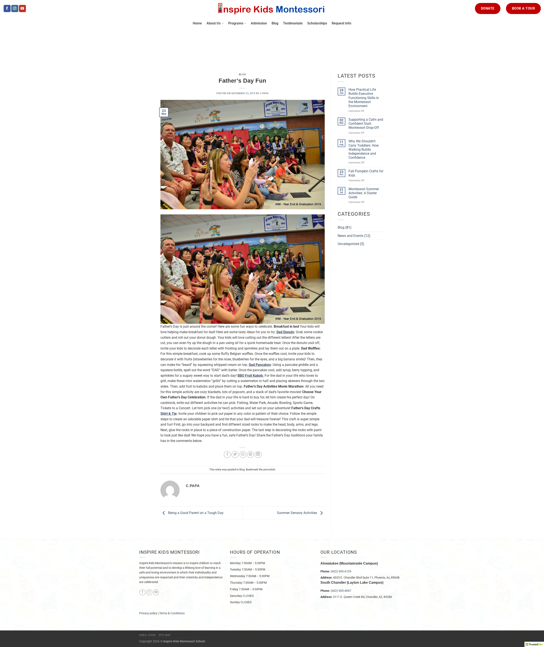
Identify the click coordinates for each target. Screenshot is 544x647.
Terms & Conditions (172, 613)
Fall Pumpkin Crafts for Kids (365, 173)
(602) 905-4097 (341, 590)
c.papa (264, 93)
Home (197, 23)
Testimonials (293, 23)
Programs (235, 23)
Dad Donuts (285, 332)
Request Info (341, 23)
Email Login (147, 635)
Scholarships (317, 23)
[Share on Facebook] (227, 454)
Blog (275, 23)
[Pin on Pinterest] (250, 454)
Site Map (165, 635)
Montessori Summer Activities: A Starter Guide (363, 193)
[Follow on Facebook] (7, 8)
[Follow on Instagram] (14, 8)
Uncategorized (348, 244)
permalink (269, 469)
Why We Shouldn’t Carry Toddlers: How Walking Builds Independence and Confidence (363, 149)
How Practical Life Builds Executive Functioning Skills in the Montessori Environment (363, 98)
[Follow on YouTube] (22, 8)
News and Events (350, 236)
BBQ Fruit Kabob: (251, 376)
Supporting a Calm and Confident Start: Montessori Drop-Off (365, 124)
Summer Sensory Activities (297, 513)
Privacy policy (148, 613)
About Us (214, 23)
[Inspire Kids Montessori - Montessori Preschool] (272, 8)
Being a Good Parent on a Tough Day (195, 513)
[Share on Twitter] (234, 454)
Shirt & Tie (168, 414)
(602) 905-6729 (341, 571)
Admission (259, 23)
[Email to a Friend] (242, 454)
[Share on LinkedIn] (258, 454)
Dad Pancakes (260, 365)
